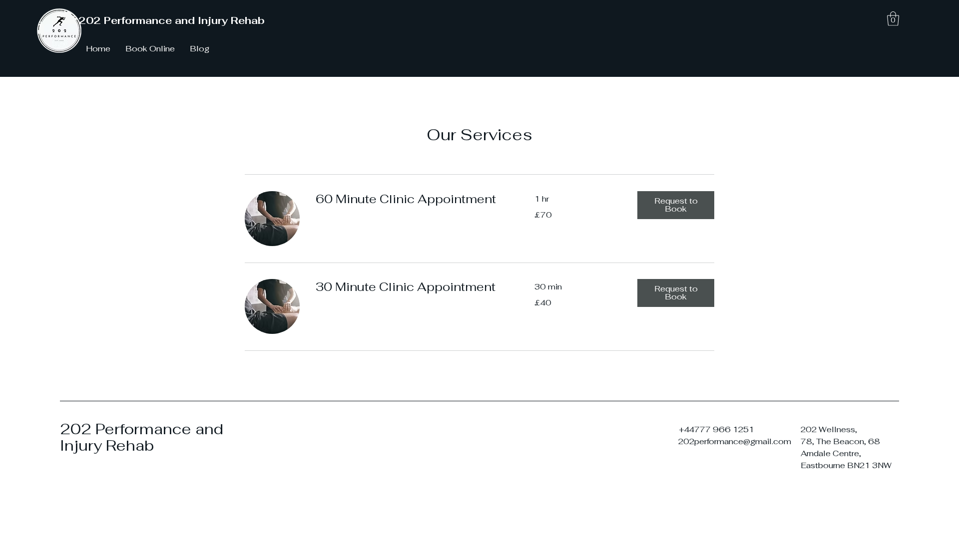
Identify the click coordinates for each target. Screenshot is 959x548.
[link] (413, 199)
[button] (893, 18)
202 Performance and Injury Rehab (171, 20)
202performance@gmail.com (734, 441)
